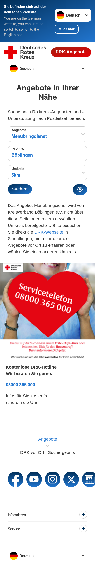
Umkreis (18, 169)
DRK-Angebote (71, 51)
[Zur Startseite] (25, 52)
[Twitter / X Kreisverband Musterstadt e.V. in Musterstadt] (71, 479)
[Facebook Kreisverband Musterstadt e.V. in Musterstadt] (15, 479)
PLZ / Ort (18, 149)
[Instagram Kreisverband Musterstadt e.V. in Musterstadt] (52, 479)
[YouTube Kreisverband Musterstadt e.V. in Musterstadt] (34, 479)
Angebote (19, 130)
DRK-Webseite (48, 232)
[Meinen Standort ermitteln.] (80, 189)
